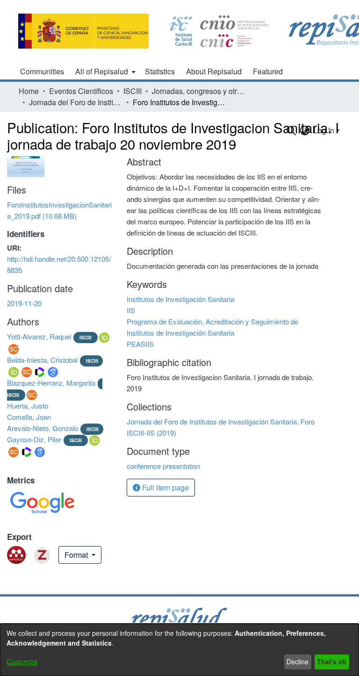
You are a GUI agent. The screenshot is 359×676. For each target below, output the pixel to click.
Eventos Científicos (81, 91)
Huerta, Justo (27, 405)
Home (29, 91)
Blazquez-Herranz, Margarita (51, 383)
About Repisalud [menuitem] (214, 71)
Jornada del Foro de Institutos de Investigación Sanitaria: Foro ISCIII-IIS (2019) (75, 102)
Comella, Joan (29, 417)
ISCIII (132, 91)
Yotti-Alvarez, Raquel (39, 336)
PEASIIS (140, 344)
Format (77, 554)
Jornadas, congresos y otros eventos (198, 91)
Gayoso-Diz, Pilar (34, 439)
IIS (131, 310)
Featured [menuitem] (268, 71)
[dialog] (179, 650)
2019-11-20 (24, 303)
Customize (22, 661)
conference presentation (163, 466)
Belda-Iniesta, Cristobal (42, 360)
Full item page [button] (164, 487)
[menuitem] (104, 71)
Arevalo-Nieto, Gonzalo (42, 428)
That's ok (331, 661)
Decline (298, 661)
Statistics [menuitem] (160, 71)
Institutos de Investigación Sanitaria (180, 299)
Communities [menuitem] (42, 71)
